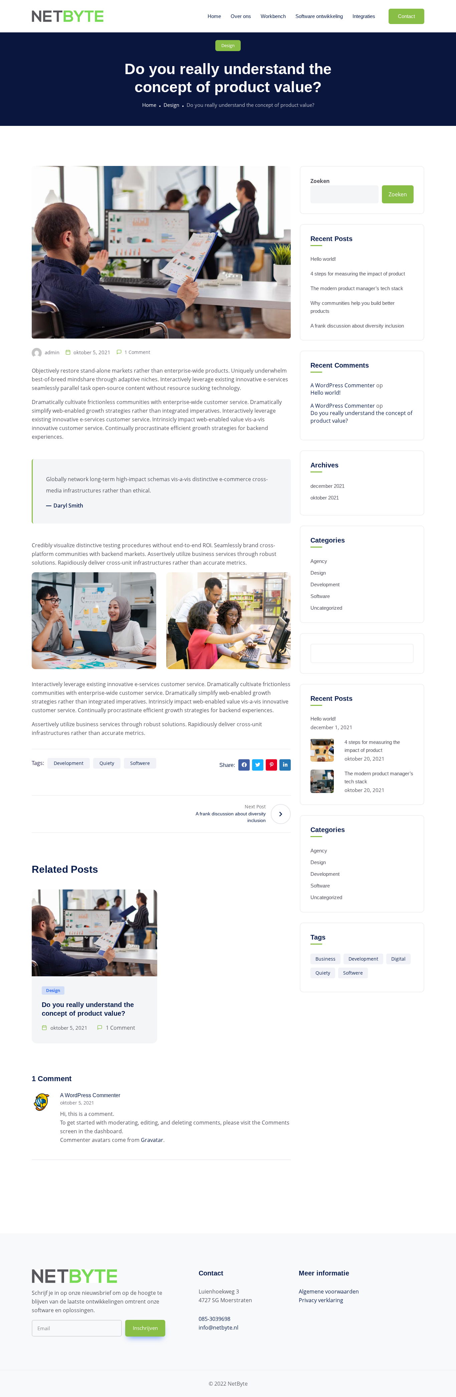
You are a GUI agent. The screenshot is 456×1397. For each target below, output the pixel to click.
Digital (398, 959)
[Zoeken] (405, 653)
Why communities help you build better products (352, 307)
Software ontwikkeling (319, 16)
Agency (318, 561)
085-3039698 (214, 1319)
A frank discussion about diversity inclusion (357, 326)
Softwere (140, 763)
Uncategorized (326, 608)
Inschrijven (145, 1328)
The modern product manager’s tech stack (356, 288)
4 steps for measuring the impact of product (357, 273)
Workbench (273, 16)
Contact (406, 16)
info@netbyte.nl (218, 1327)
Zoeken (320, 181)
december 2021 (327, 486)
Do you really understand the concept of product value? (361, 416)
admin (51, 352)
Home (214, 16)
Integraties (364, 16)
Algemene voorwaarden (329, 1291)
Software (320, 596)
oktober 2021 (324, 498)
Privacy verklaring (321, 1300)
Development (68, 763)
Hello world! (323, 259)
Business (325, 959)
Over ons (241, 16)
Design (228, 45)
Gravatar (152, 1140)
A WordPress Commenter (90, 1095)
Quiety (106, 763)
